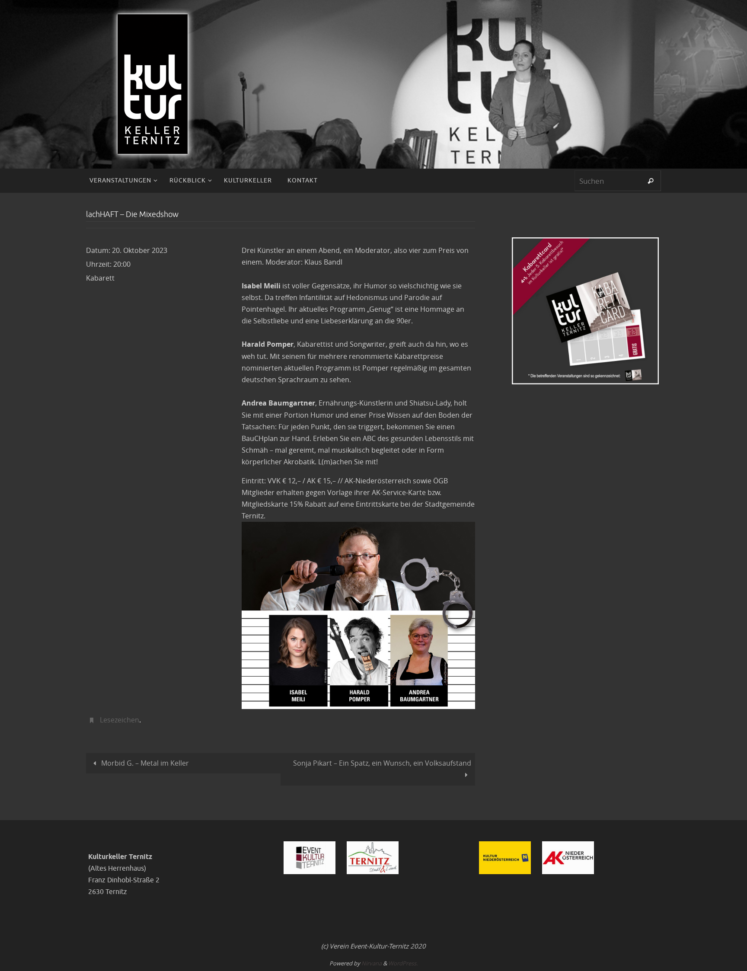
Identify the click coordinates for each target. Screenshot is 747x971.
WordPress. (403, 963)
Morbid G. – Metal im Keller (144, 763)
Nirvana (371, 963)
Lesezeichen (119, 720)
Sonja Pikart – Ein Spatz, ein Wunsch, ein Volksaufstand (382, 763)
